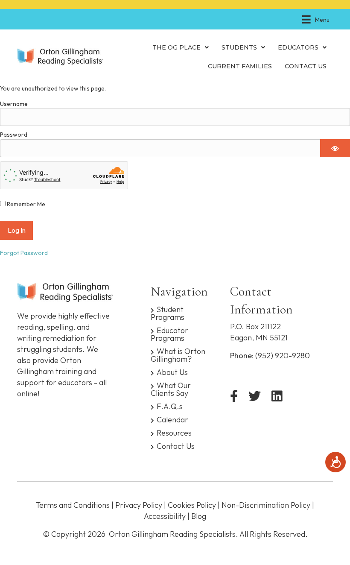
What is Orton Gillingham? (178, 354)
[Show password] (335, 148)
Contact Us (176, 445)
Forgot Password (24, 253)
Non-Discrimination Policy (266, 505)
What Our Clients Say (171, 389)
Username (14, 104)
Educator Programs (169, 333)
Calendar (172, 419)
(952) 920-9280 (282, 355)
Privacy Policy (138, 505)
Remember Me (25, 204)
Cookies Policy (192, 505)
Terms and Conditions (73, 505)
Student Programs (167, 312)
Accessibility (165, 516)
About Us (172, 371)
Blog (198, 516)
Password (13, 134)
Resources (174, 432)
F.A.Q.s (170, 405)
